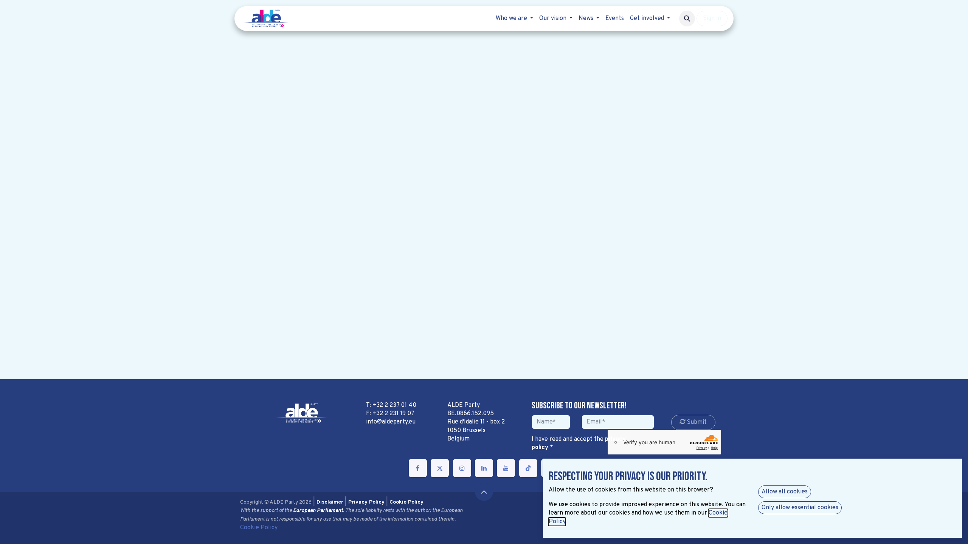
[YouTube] (506, 468)
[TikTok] (528, 468)
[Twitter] (440, 468)
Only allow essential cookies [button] (800, 508)
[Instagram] (462, 468)
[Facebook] (418, 468)
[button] (687, 18)
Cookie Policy (259, 528)
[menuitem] (514, 18)
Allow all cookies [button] (785, 492)
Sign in (712, 18)
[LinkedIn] (484, 468)
